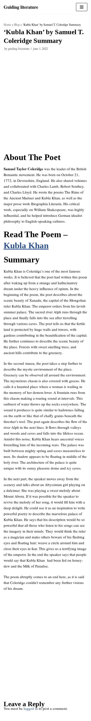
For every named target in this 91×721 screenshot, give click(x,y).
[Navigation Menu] (81, 7)
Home (7, 25)
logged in (31, 708)
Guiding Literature (19, 49)
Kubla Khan (26, 245)
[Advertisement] (45, 104)
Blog (17, 25)
